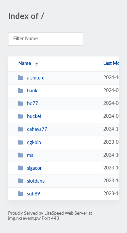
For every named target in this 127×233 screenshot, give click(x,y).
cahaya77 (37, 129)
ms (30, 155)
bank (32, 91)
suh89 (33, 194)
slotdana (36, 181)
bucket (34, 116)
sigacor (34, 168)
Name (24, 63)
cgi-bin (34, 142)
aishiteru (36, 78)
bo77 (32, 103)
